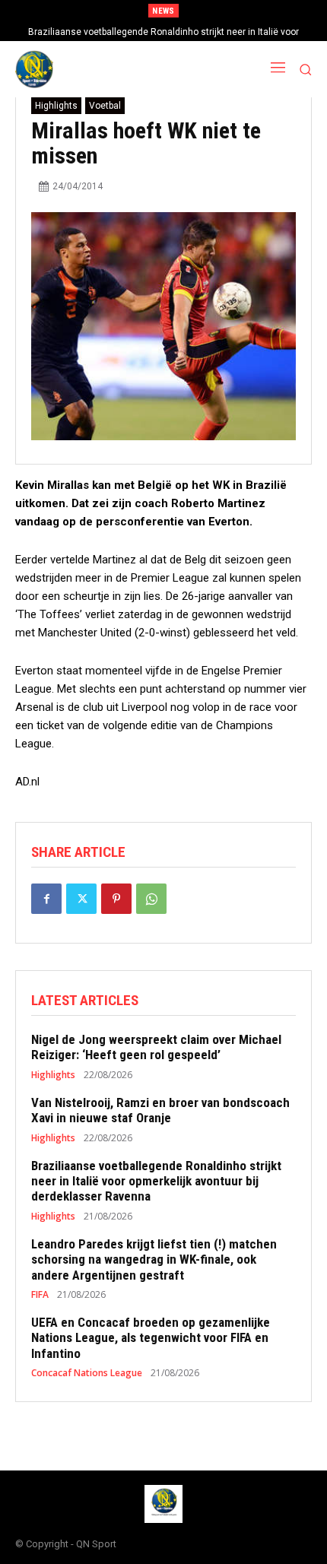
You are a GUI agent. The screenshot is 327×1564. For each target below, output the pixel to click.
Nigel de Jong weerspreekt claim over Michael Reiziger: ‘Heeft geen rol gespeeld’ (156, 1047)
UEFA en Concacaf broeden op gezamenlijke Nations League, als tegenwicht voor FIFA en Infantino (150, 1338)
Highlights (56, 105)
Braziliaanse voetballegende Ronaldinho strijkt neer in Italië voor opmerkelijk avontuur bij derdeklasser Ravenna (156, 1181)
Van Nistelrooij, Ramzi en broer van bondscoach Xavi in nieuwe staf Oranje (160, 1110)
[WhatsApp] (151, 899)
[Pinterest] (116, 899)
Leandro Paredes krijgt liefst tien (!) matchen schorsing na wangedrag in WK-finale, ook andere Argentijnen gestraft (154, 1259)
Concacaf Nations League (86, 1373)
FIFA (40, 1294)
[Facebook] (46, 899)
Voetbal (105, 105)
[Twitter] (81, 899)
